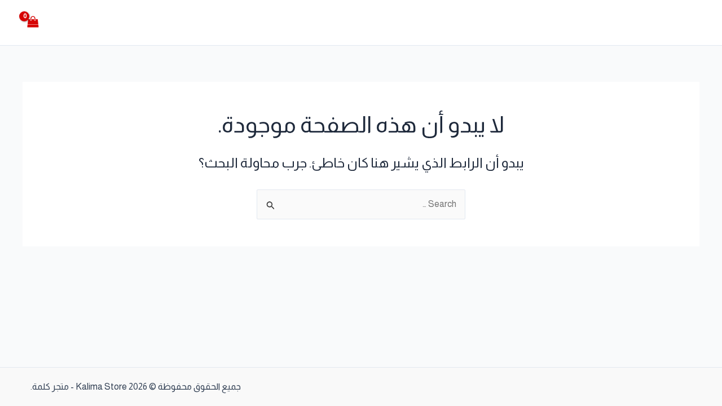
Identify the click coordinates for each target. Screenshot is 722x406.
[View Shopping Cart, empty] (33, 22)
